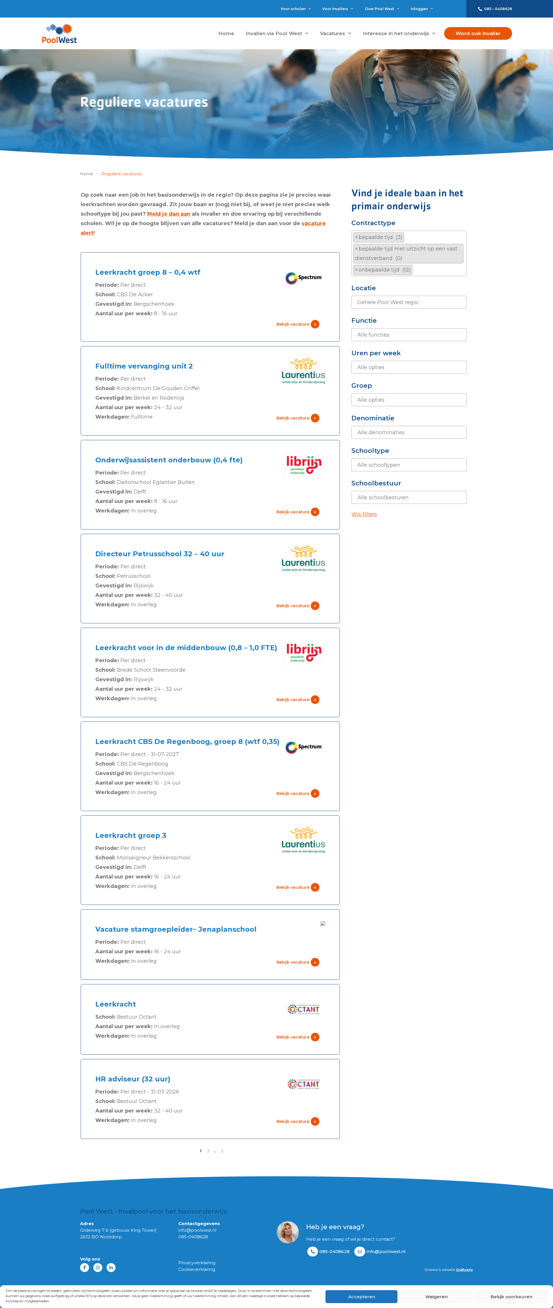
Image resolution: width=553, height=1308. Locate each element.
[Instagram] (97, 1267)
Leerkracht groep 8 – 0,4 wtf (147, 272)
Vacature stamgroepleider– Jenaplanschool (176, 929)
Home (226, 33)
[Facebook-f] (84, 1267)
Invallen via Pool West (274, 33)
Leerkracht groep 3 (130, 835)
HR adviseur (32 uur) (133, 1079)
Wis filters (364, 514)
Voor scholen (293, 9)
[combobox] (409, 253)
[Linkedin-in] (111, 1267)
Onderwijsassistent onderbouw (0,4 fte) (169, 460)
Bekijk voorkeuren (511, 1296)
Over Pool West (379, 9)
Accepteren (361, 1296)
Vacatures (332, 33)
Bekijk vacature (296, 324)
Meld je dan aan (168, 214)
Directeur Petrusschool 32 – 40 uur (159, 554)
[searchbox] (416, 270)
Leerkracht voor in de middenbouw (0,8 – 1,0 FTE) (186, 647)
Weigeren (436, 1296)
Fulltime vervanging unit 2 (144, 366)
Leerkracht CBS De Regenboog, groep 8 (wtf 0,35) (187, 741)
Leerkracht (115, 1004)
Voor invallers (335, 9)
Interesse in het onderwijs (396, 33)
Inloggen (419, 9)
